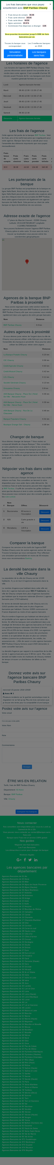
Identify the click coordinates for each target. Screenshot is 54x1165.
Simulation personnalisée (15, 54)
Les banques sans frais (39, 54)
